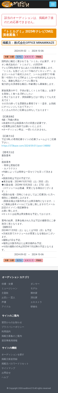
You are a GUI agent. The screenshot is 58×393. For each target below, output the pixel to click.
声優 (4, 302)
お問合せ (6, 372)
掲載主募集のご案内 (12, 336)
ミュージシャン (9, 288)
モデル (34, 288)
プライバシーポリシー (13, 327)
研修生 (34, 306)
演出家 (34, 297)
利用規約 (6, 331)
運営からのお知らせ (12, 322)
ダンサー (35, 284)
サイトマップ (8, 368)
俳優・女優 (7, 284)
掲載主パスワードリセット (15, 363)
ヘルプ (5, 377)
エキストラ (36, 302)
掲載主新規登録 (9, 359)
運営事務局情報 (9, 340)
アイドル (6, 306)
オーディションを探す (13, 354)
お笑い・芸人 (8, 297)
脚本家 (34, 293)
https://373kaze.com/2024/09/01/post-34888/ (26, 145)
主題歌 (5, 293)
